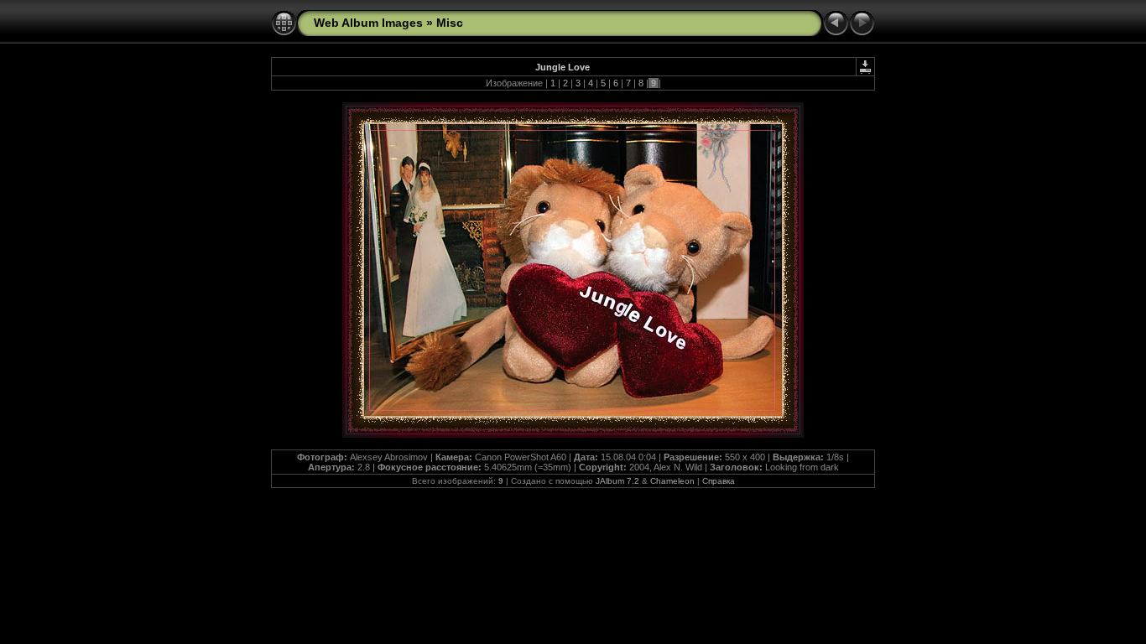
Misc (449, 22)
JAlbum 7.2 (617, 481)
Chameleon (672, 481)
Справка (718, 481)
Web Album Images (368, 22)
